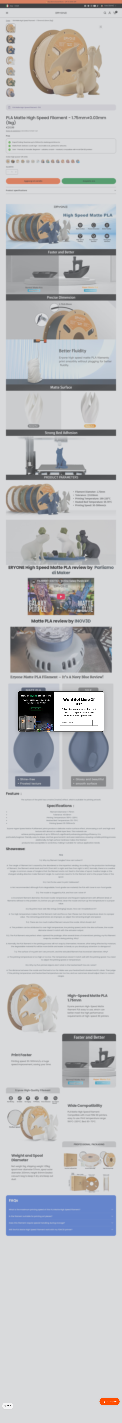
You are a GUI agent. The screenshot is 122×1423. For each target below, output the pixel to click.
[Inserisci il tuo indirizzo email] (95, 722)
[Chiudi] (101, 694)
